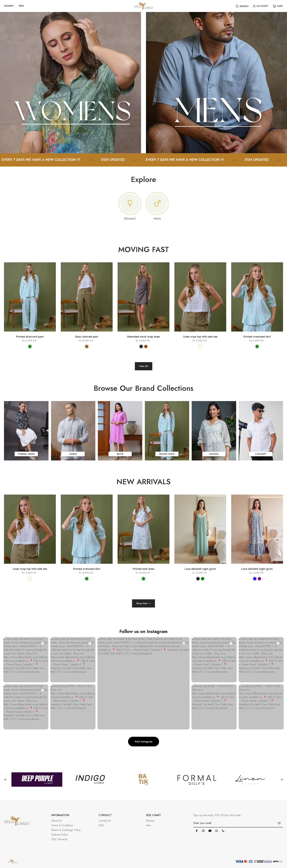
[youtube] (210, 830)
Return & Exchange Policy (66, 830)
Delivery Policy (59, 835)
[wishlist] (35, 333)
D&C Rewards (59, 839)
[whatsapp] (216, 830)
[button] (277, 540)
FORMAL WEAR (26, 454)
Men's (157, 218)
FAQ (101, 825)
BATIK (120, 454)
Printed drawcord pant (30, 337)
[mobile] (223, 830)
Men (148, 825)
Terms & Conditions (62, 825)
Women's (130, 218)
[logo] (143, 6)
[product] (15, 333)
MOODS (213, 454)
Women (150, 821)
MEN (21, 5)
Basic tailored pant (86, 337)
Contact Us (105, 821)
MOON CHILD (167, 454)
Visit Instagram (143, 741)
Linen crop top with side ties (200, 337)
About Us (56, 821)
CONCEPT (260, 454)
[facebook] (196, 830)
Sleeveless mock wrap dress (143, 337)
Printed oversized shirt (257, 337)
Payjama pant (257, 569)
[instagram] (203, 830)
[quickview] (25, 333)
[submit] (279, 823)
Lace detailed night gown (143, 569)
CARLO (73, 454)
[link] (70, 82)
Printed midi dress (86, 569)
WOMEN (8, 5)
